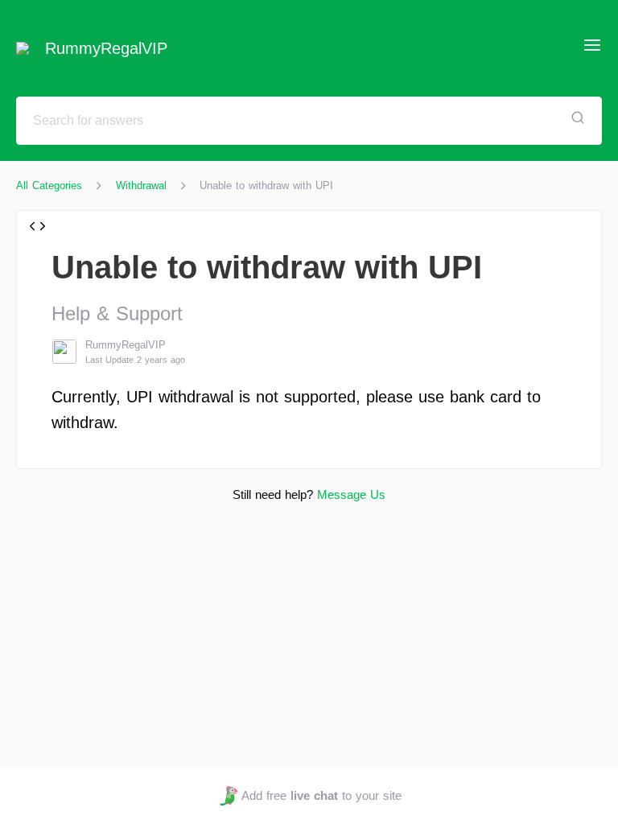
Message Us (351, 494)
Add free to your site (321, 795)
